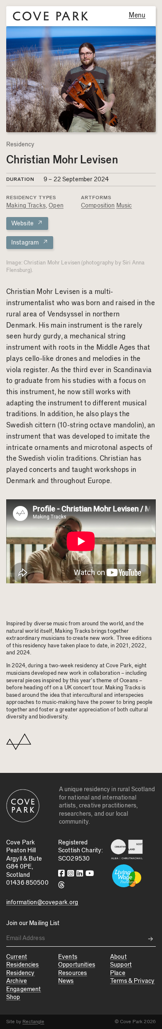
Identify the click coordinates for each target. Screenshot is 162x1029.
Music (124, 205)
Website (27, 223)
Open (56, 205)
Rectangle (33, 1021)
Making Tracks (26, 205)
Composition (98, 205)
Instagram (29, 242)
